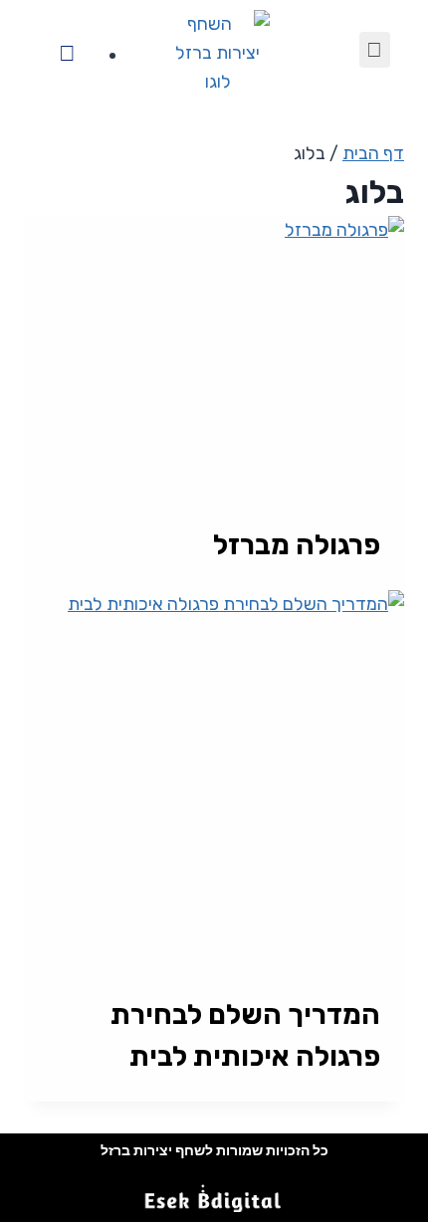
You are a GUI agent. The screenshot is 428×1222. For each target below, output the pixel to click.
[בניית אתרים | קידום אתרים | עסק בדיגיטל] (214, 1194)
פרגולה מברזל (296, 544)
